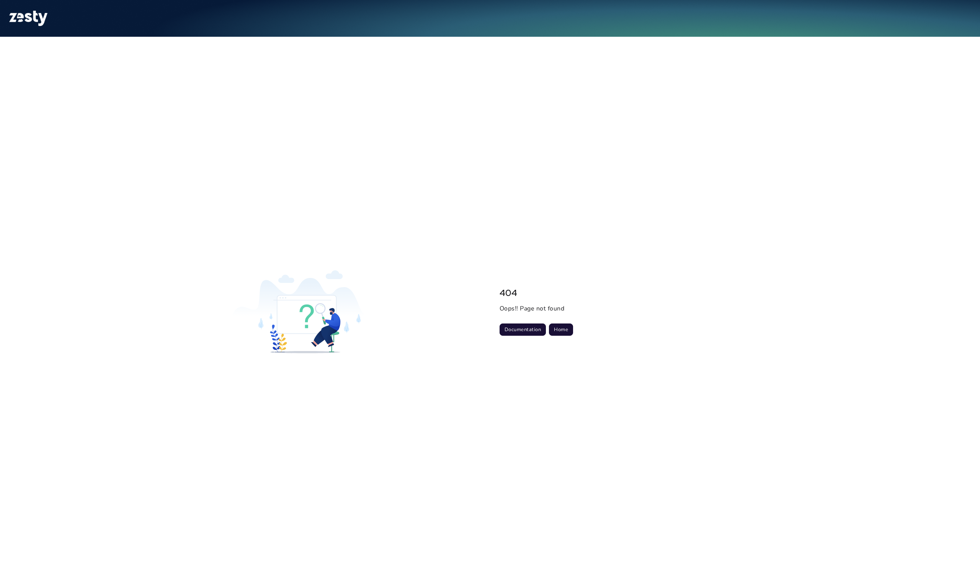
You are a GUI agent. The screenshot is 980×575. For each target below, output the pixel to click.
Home (561, 329)
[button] (962, 556)
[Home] (28, 18)
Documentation (523, 329)
